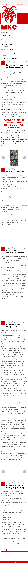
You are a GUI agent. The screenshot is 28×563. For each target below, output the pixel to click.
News (18, 61)
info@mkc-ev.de (20, 4)
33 (24, 550)
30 (14, 550)
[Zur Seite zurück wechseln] (5, 550)
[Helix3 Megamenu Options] (26, 9)
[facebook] (13, 2)
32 (20, 550)
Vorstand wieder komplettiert (13, 325)
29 (11, 550)
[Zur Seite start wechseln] (2, 550)
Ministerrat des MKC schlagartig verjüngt (15, 486)
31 (17, 550)
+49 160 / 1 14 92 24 (10, 4)
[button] (3, 157)
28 (8, 550)
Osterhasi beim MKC (15, 171)
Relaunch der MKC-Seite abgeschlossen (15, 251)
